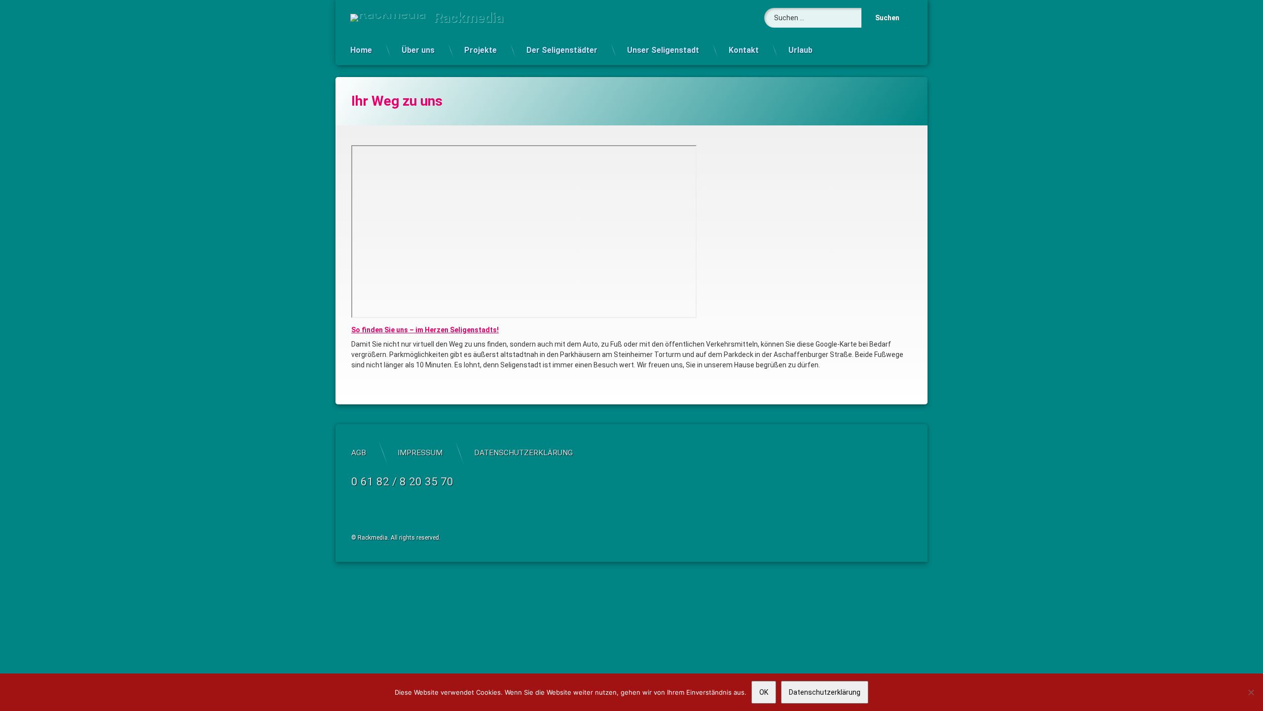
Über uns (418, 50)
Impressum (420, 452)
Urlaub (800, 50)
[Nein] (1251, 692)
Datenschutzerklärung (523, 452)
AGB (358, 452)
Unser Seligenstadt (663, 50)
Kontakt (744, 50)
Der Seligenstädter (561, 50)
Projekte (480, 50)
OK (763, 692)
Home (361, 50)
